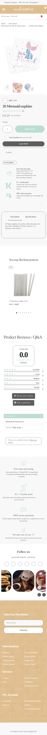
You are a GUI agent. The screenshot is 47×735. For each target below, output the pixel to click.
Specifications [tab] (30, 216)
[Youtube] (27, 564)
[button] (3, 9)
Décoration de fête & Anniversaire (13, 26)
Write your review (24, 396)
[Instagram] (7, 564)
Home (3, 24)
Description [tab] (14, 216)
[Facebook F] (13, 564)
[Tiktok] (20, 564)
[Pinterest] (34, 564)
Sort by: (9, 427)
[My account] (40, 9)
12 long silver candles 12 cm (18, 301)
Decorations (13, 24)
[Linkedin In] (40, 564)
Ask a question (23, 403)
